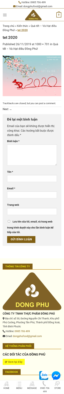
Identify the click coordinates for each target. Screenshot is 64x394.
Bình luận (13, 141)
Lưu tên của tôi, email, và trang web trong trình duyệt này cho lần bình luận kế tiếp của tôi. (30, 227)
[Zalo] (43, 375)
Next (7, 109)
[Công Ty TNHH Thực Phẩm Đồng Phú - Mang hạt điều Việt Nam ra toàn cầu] (33, 15)
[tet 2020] (32, 75)
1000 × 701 (42, 44)
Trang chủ (8, 26)
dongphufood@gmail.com (37, 6)
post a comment (47, 103)
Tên (10, 171)
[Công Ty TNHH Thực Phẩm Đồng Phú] (32, 291)
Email (11, 188)
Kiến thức (22, 26)
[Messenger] (56, 375)
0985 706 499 (38, 2)
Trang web (13, 204)
